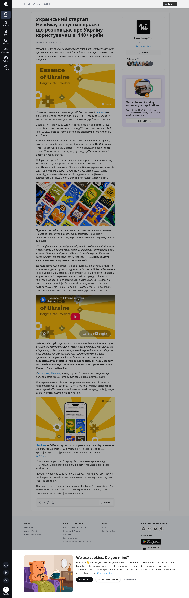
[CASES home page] (6, 4)
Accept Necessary (108, 579)
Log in (171, 4)
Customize (130, 579)
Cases (36, 4)
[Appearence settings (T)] (6, 580)
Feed (27, 4)
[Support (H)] (6, 565)
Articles (47, 4)
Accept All (85, 579)
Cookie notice (104, 573)
